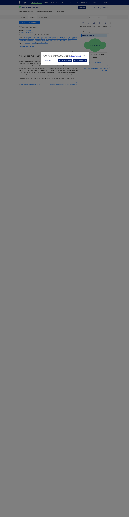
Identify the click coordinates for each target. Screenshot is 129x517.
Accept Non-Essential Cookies (80, 60)
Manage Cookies (48, 60)
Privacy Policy (72, 56)
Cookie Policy (78, 56)
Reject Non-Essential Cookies (65, 60)
